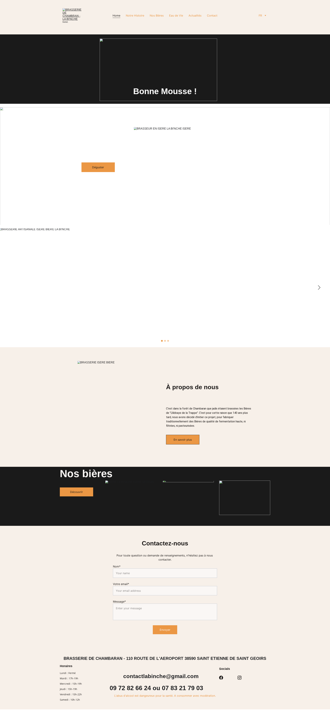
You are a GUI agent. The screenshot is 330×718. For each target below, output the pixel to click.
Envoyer (165, 629)
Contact (212, 15)
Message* (119, 601)
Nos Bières (157, 15)
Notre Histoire (135, 15)
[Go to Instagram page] (239, 678)
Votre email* (121, 584)
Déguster (98, 167)
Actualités (195, 15)
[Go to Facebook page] (221, 678)
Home (116, 15)
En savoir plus (183, 439)
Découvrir (76, 492)
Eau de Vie (176, 15)
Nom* (116, 566)
